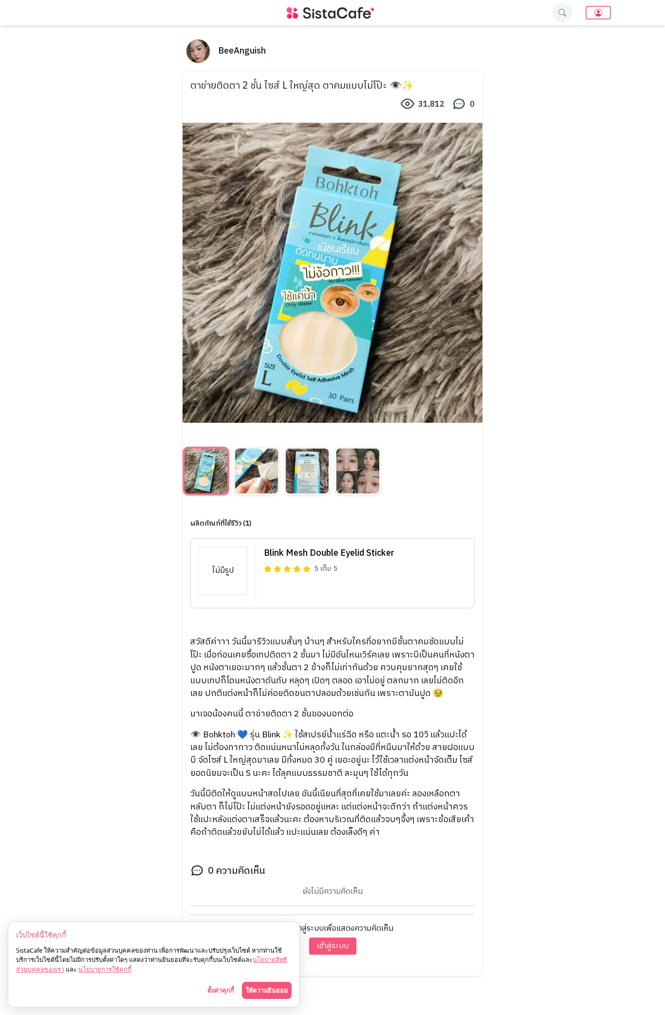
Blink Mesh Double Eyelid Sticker (329, 553)
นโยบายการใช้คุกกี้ (104, 969)
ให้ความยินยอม (267, 990)
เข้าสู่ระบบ (333, 946)
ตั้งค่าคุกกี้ (220, 990)
